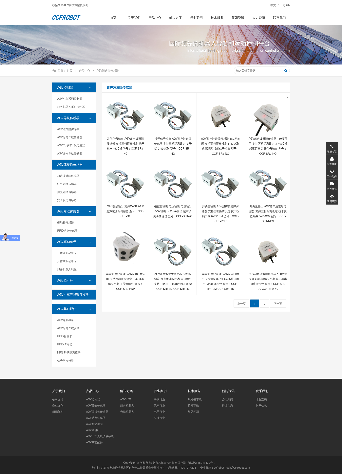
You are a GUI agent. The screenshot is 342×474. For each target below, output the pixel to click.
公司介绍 (57, 399)
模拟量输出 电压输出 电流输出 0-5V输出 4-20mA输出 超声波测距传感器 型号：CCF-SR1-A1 (173, 211)
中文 (273, 5)
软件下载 (193, 405)
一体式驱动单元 (67, 253)
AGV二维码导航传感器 (71, 145)
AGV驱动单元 (66, 241)
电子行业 (159, 411)
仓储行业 (159, 418)
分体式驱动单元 (67, 261)
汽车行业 (159, 405)
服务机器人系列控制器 (71, 107)
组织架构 (57, 411)
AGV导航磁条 (65, 320)
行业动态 (227, 405)
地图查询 (261, 399)
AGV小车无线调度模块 (73, 294)
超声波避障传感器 (68, 176)
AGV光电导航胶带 (68, 328)
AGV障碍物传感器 (70, 164)
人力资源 (258, 17)
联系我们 (279, 17)
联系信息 (261, 405)
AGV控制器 (65, 87)
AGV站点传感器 (68, 211)
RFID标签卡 (64, 336)
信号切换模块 (65, 360)
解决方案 (175, 17)
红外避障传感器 (67, 184)
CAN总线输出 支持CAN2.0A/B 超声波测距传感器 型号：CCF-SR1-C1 (125, 211)
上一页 (241, 303)
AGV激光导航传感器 (69, 153)
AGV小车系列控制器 (69, 98)
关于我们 (134, 17)
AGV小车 (125, 399)
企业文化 (57, 405)
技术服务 (217, 17)
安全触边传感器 (67, 200)
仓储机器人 (127, 411)
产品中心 (154, 17)
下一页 (278, 303)
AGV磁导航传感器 (68, 129)
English (285, 5)
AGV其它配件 (66, 308)
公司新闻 (227, 399)
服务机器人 (127, 405)
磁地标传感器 (65, 222)
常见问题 (193, 411)
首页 (113, 17)
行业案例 (196, 17)
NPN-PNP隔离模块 (69, 352)
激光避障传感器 (67, 192)
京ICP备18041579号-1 (201, 463)
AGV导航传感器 (68, 118)
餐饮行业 (159, 399)
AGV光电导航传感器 (69, 137)
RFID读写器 (64, 344)
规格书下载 (195, 399)
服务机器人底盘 (67, 269)
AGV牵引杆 (65, 280)
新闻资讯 (238, 17)
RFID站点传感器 (67, 230)
